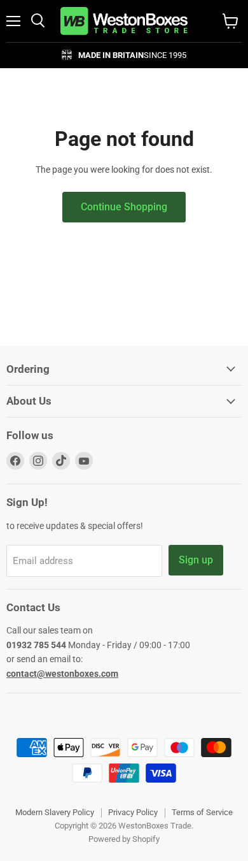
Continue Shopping (124, 207)
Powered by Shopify (124, 839)
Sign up (196, 560)
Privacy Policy (133, 812)
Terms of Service (202, 812)
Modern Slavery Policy (54, 812)
